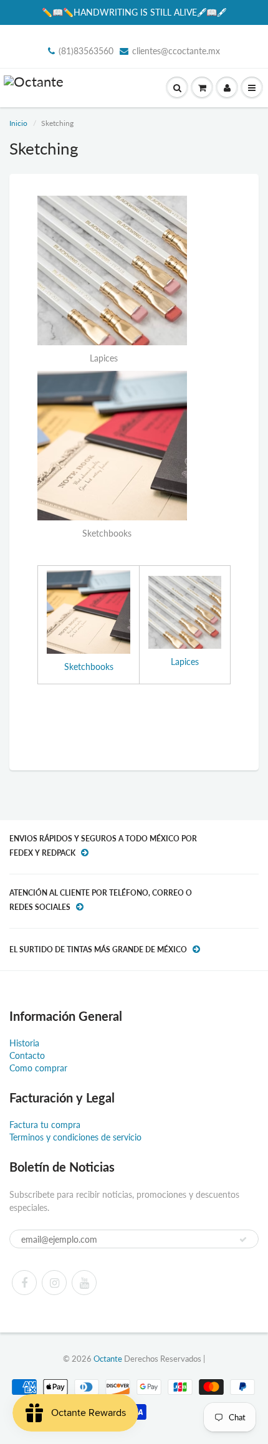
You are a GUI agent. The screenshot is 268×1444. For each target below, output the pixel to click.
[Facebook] (24, 1282)
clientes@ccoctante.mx (176, 50)
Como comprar (38, 1068)
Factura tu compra (44, 1124)
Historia (24, 1043)
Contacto (27, 1055)
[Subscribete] (243, 1240)
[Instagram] (54, 1282)
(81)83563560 (86, 50)
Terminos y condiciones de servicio (75, 1137)
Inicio (18, 123)
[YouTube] (84, 1282)
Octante (107, 1359)
